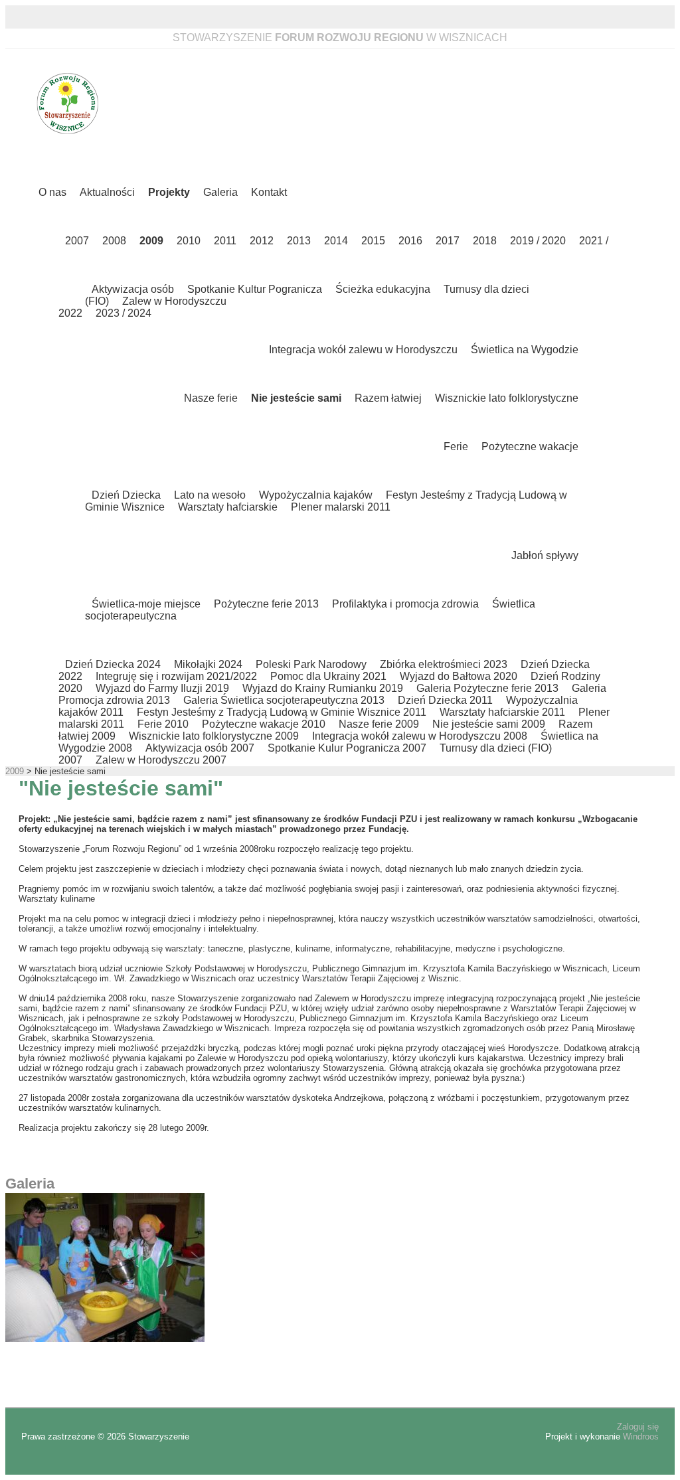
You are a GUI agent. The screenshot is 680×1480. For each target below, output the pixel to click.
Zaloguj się (638, 1427)
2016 (410, 240)
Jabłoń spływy (544, 555)
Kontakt (269, 192)
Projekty (169, 192)
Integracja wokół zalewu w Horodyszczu (363, 349)
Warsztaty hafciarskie (228, 507)
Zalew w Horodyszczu (174, 301)
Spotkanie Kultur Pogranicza (254, 289)
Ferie (456, 446)
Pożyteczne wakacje (529, 446)
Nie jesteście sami (296, 398)
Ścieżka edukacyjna (382, 289)
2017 (448, 240)
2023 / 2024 (123, 313)
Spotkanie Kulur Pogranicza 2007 (347, 748)
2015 (373, 240)
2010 (189, 240)
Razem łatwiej (388, 398)
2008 (114, 240)
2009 (151, 240)
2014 (336, 240)
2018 (485, 240)
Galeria (220, 192)
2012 (262, 240)
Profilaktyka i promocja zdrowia (405, 604)
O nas (52, 192)
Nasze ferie (211, 398)
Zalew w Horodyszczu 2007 (161, 760)
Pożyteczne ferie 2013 (266, 604)
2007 (77, 240)
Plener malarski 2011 (340, 507)
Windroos (641, 1436)
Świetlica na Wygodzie (524, 349)
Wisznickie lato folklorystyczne (506, 398)
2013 (299, 240)
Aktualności (107, 192)
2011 (225, 240)
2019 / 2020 (538, 240)
